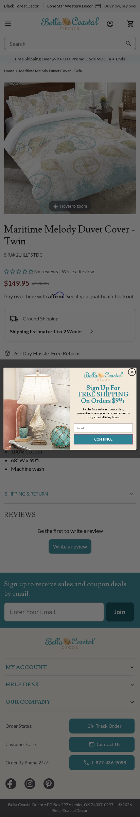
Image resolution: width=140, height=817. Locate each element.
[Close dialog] (132, 372)
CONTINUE (103, 439)
